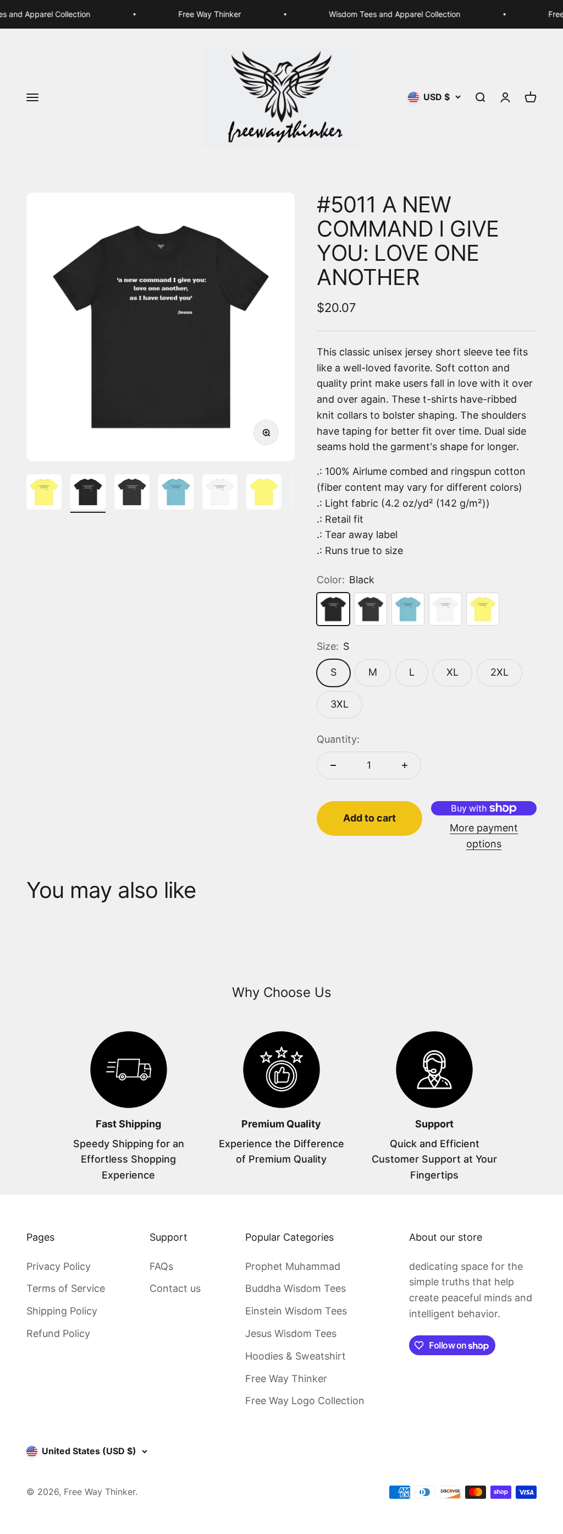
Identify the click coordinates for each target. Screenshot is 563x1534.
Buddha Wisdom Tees (295, 1288)
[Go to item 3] (132, 493)
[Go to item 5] (220, 493)
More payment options (484, 836)
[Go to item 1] (44, 493)
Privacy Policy (58, 1266)
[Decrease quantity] (333, 765)
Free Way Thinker (193, 14)
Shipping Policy (61, 1311)
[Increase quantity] (405, 765)
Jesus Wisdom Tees (290, 1333)
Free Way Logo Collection (305, 1400)
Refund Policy (58, 1333)
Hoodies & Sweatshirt (295, 1356)
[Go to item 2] (88, 493)
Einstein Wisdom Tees (296, 1311)
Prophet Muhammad (292, 1266)
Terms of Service (65, 1288)
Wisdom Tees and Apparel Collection (378, 14)
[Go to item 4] (176, 493)
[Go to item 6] (264, 493)
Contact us (175, 1288)
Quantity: (338, 739)
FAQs (161, 1266)
